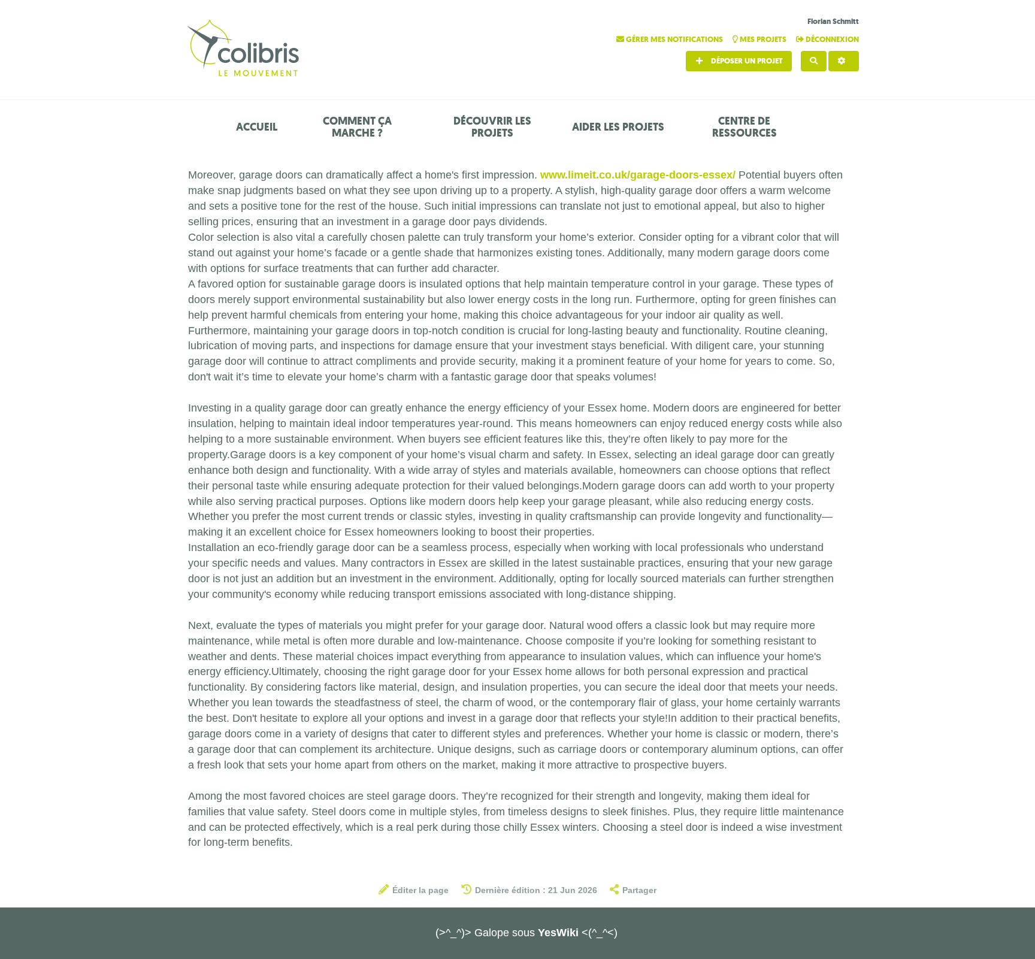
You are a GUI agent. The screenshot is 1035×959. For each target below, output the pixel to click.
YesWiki (558, 933)
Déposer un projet (746, 61)
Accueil (256, 127)
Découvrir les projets (492, 127)
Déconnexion (831, 39)
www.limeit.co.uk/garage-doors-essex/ (638, 175)
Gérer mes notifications (674, 39)
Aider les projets (618, 127)
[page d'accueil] (245, 49)
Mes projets (763, 39)
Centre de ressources (744, 127)
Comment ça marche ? (357, 127)
